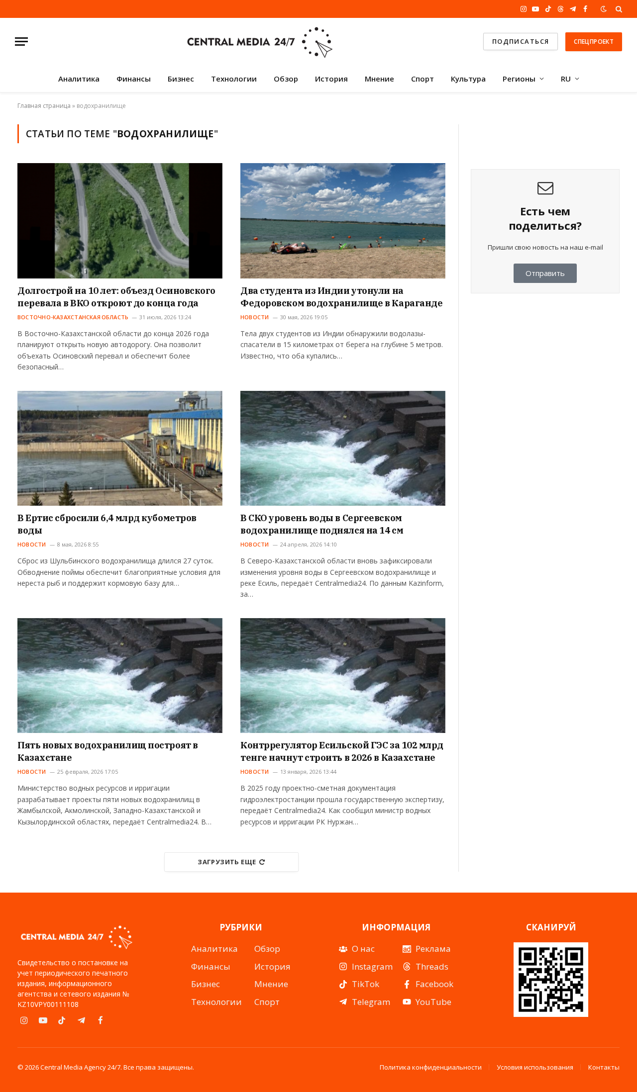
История (331, 79)
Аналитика (79, 79)
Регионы (519, 79)
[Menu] (21, 41)
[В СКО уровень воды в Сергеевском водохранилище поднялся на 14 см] (342, 448)
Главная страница (44, 105)
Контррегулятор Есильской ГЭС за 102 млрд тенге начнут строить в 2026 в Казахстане (341, 751)
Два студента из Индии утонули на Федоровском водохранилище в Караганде (341, 296)
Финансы (133, 79)
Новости (254, 317)
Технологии (234, 79)
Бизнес (181, 79)
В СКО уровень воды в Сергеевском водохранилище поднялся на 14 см (321, 524)
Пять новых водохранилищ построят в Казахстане (107, 751)
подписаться (520, 41)
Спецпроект (594, 41)
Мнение (379, 79)
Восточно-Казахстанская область (72, 317)
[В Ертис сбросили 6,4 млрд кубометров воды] (119, 448)
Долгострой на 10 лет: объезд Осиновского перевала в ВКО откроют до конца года (116, 296)
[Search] (618, 9)
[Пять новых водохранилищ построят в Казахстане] (119, 675)
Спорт (422, 79)
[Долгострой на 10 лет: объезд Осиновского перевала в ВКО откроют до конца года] (119, 220)
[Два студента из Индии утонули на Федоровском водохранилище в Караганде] (342, 220)
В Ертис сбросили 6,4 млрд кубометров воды (107, 524)
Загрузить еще (227, 861)
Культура (468, 79)
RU (566, 79)
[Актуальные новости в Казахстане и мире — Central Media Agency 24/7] (259, 41)
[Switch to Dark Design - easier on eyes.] (603, 8)
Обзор (286, 79)
